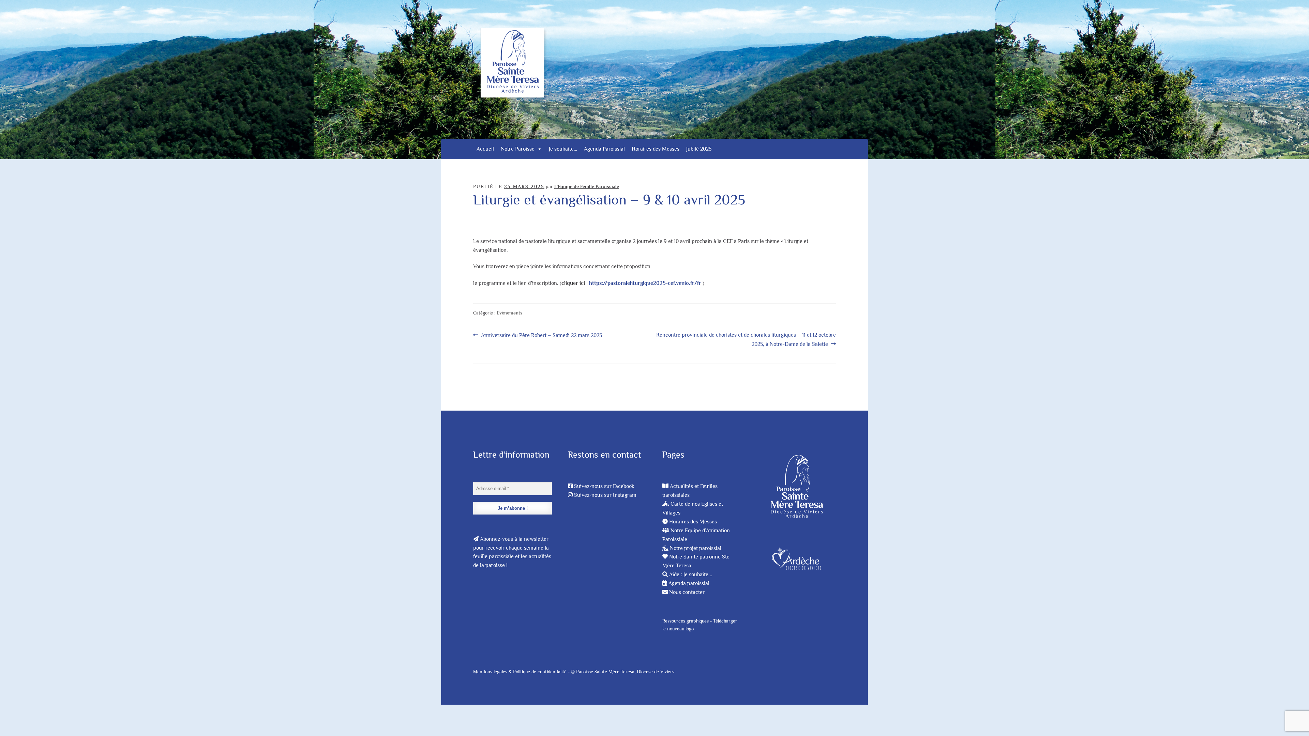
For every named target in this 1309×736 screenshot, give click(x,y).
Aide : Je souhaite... (690, 574)
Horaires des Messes (655, 149)
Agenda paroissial (688, 583)
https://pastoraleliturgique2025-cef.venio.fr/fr (645, 283)
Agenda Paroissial (604, 149)
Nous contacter (687, 592)
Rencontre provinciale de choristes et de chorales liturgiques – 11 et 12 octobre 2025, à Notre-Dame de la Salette (746, 339)
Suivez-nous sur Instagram (605, 495)
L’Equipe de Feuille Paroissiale (586, 186)
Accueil (485, 149)
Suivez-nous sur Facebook (604, 486)
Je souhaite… (563, 149)
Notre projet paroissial (695, 548)
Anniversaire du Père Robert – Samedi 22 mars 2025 (541, 336)
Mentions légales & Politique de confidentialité (520, 671)
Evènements (510, 313)
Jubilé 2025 (698, 149)
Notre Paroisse (518, 149)
